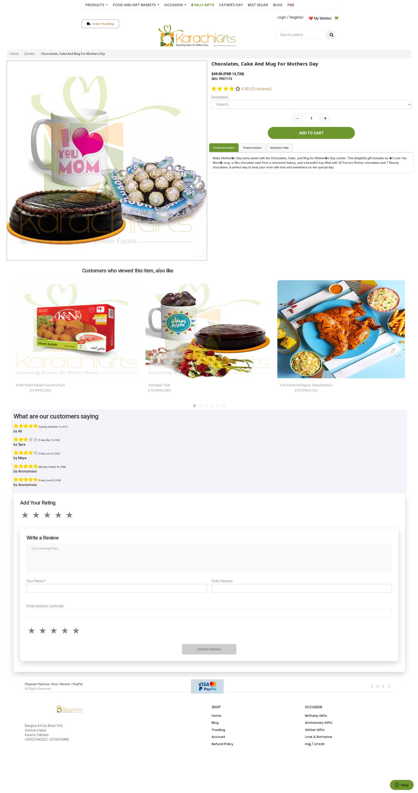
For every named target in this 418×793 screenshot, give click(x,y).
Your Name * (36, 581)
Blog (215, 722)
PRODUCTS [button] (95, 4)
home (14, 54)
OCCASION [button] (174, 4)
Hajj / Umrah (315, 744)
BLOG (277, 4)
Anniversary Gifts (318, 722)
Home (216, 715)
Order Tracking (102, 23)
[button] (194, 405)
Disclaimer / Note (279, 148)
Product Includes (252, 148)
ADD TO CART (311, 133)
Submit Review (209, 649)
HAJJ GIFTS (203, 4)
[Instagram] (377, 686)
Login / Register (290, 17)
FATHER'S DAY (231, 4)
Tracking (218, 729)
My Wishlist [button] (323, 18)
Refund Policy (222, 744)
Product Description (223, 148)
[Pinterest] (389, 686)
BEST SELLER (258, 4)
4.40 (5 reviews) (256, 88)
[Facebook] (372, 686)
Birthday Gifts (316, 715)
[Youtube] (383, 686)
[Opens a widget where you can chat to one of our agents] (402, 785)
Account (218, 736)
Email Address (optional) (45, 606)
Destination (219, 97)
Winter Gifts (314, 729)
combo (29, 54)
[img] (330, 35)
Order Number (222, 581)
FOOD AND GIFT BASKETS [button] (135, 4)
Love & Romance (318, 736)
